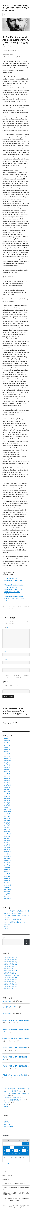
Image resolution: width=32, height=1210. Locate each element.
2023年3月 (7, 827)
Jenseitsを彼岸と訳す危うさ (12, 975)
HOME (4, 1172)
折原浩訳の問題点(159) (10, 973)
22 (23, 1154)
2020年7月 (7, 869)
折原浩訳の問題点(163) (10, 964)
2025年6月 (7, 769)
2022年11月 (7, 834)
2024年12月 (7, 783)
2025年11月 (7, 758)
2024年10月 (7, 787)
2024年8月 (7, 791)
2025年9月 (7, 763)
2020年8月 (7, 867)
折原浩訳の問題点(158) (10, 977)
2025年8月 (7, 765)
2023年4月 (7, 825)
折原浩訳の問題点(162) (10, 966)
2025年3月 (7, 776)
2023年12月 (7, 809)
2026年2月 (7, 752)
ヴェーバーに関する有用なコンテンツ (14, 922)
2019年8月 (7, 894)
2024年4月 (7, 800)
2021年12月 (7, 851)
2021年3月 (7, 858)
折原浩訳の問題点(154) (10, 986)
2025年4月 (7, 774)
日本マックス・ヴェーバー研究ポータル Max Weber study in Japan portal (15, 7)
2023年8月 (7, 816)
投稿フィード (7, 1122)
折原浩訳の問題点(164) (10, 962)
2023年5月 (7, 823)
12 (12, 1150)
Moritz (6, 607)
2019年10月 (7, 889)
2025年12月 (7, 756)
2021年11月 (7, 854)
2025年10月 (7, 760)
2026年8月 (7, 738)
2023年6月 (7, 820)
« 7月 (7, 1164)
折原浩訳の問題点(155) (10, 984)
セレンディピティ (7, 1001)
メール (4, 659)
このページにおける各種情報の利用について (14, 1183)
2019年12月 (7, 885)
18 (8, 1154)
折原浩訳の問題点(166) (10, 957)
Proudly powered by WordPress (18, 1207)
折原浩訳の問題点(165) (10, 959)
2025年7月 (7, 767)
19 (12, 1154)
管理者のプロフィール (8, 1179)
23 (27, 1154)
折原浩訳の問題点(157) (10, 979)
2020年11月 (7, 860)
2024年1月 (7, 807)
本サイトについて (7, 1176)
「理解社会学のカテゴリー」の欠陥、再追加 (14, 1075)
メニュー (5, 14)
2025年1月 (7, 780)
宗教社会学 (7, 924)
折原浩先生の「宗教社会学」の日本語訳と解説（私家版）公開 (15, 1193)
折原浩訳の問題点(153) (10, 988)
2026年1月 (7, 754)
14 (20, 1150)
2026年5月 (7, 745)
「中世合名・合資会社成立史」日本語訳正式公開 (15, 1188)
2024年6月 (7, 796)
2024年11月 (7, 785)
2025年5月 (7, 771)
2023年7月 (7, 818)
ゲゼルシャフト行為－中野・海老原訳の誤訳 (14, 1048)
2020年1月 (7, 883)
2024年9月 (7, 789)
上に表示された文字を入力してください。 (12, 685)
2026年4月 (7, 747)
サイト (4, 667)
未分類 (6, 926)
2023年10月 (7, 811)
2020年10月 (7, 863)
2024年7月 (7, 794)
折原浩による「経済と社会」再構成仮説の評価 (15, 1020)
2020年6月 (7, 871)
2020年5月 (7, 874)
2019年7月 (7, 896)
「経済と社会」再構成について (12, 920)
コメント (5, 627)
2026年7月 (7, 740)
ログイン (6, 1119)
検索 (3, 938)
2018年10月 (7, 898)
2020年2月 (7, 880)
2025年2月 (7, 778)
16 (27, 1150)
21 (20, 1154)
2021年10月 (7, 856)
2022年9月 (7, 838)
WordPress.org (8, 1126)
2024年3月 (7, 803)
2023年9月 (7, 814)
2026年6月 (7, 743)
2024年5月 (7, 798)
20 (16, 1154)
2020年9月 (7, 865)
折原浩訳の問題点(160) (10, 970)
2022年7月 (7, 840)
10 (4, 1150)
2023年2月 (7, 829)
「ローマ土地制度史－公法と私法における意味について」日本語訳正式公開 (15, 1199)
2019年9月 (7, 891)
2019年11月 (7, 887)
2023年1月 (7, 831)
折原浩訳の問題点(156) (10, 982)
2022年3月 (7, 849)
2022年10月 (7, 836)
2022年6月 (7, 843)
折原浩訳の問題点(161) (10, 968)
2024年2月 (7, 805)
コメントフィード (9, 1124)
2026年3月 (7, 749)
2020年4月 (7, 876)
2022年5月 (7, 845)
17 (4, 1154)
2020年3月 (7, 878)
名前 (4, 651)
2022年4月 (7, 847)
